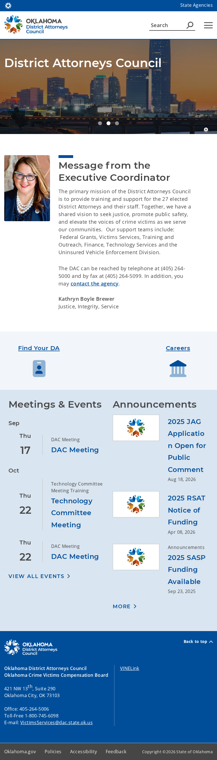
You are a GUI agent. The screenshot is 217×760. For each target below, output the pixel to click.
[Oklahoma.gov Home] (8, 5)
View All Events (36, 576)
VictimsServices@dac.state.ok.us (56, 722)
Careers (178, 348)
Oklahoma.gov (20, 751)
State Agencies (196, 5)
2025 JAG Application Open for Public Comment (187, 446)
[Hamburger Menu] (208, 25)
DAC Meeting (75, 450)
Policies (53, 751)
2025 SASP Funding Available (187, 569)
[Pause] (206, 129)
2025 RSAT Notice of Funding (186, 510)
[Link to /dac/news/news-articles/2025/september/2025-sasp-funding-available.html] (140, 569)
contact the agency (95, 283)
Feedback (116, 751)
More (122, 606)
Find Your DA (39, 348)
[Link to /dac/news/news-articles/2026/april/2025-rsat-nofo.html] (140, 513)
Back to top (195, 641)
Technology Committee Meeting (71, 513)
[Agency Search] (190, 25)
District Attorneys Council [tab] (100, 123)
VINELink (129, 668)
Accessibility (83, 751)
